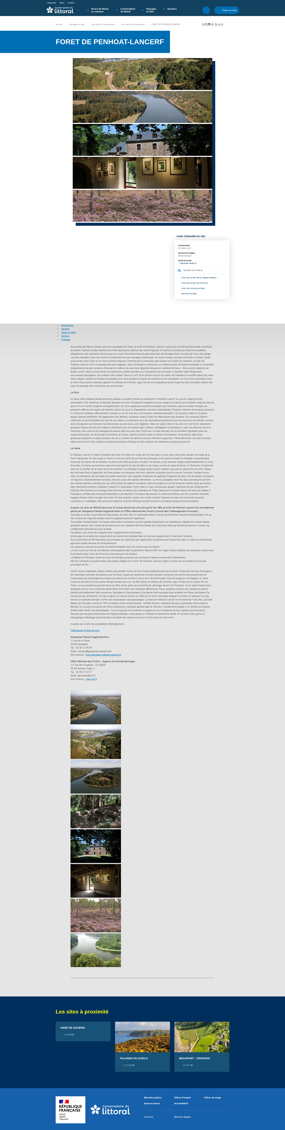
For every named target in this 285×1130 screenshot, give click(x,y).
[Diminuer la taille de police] (203, 24)
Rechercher (206, 10)
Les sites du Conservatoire (103, 24)
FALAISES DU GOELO (134, 1058)
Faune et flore (68, 332)
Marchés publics (153, 1097)
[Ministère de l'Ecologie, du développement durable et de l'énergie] (70, 1109)
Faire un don (230, 10)
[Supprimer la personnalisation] (211, 24)
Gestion (65, 336)
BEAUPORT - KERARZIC (194, 1058)
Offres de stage (212, 1097)
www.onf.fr (91, 679)
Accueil (59, 24)
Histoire (65, 329)
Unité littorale (189, 294)
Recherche (52, 3)
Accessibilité (181, 1103)
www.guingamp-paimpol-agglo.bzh (103, 654)
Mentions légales (182, 1117)
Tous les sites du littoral (194, 283)
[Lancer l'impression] (215, 24)
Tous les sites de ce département (199, 277)
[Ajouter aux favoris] (221, 24)
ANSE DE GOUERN (72, 1027)
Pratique (65, 339)
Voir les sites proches (193, 288)
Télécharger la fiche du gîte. (85, 630)
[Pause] (211, 54)
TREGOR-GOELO (187, 263)
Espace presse (152, 1103)
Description (67, 325)
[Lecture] (208, 54)
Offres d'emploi (182, 1097)
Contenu (71, 3)
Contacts (148, 1117)
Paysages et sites (77, 24)
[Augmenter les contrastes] (209, 24)
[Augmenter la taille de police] (206, 24)
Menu (62, 3)
